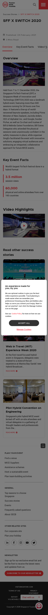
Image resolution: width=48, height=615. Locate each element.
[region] (24, 307)
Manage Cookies (24, 329)
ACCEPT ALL (24, 323)
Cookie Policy (17, 313)
